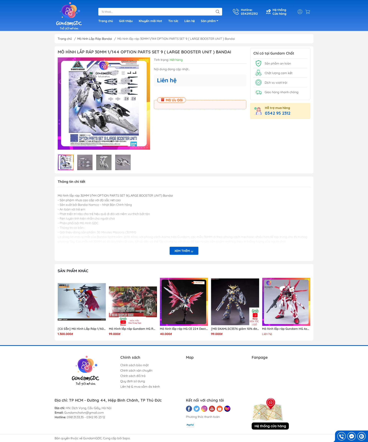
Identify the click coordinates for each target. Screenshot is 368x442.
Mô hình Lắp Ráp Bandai (94, 39)
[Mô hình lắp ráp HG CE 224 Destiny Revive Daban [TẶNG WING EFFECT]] (184, 302)
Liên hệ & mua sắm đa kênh (140, 386)
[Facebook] (189, 409)
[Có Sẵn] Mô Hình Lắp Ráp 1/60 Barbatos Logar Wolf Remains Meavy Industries (82, 329)
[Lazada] (227, 409)
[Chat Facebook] (351, 436)
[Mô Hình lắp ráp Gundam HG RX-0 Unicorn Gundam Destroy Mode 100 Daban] (133, 302)
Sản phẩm (208, 21)
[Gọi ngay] (341, 436)
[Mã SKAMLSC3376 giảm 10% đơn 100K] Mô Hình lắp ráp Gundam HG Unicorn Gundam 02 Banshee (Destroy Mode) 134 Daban (235, 329)
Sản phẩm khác (73, 270)
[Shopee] (220, 409)
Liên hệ (189, 21)
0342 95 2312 (277, 113)
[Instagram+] (204, 409)
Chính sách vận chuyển (136, 370)
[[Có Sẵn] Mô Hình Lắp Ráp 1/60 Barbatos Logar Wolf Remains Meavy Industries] (82, 302)
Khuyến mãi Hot (150, 21)
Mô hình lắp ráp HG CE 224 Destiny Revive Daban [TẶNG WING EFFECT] (184, 329)
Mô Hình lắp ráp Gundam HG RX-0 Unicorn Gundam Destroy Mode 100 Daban (133, 329)
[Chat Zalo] (361, 436)
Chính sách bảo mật (134, 365)
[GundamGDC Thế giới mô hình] (69, 16)
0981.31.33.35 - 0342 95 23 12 (86, 417)
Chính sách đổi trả (132, 376)
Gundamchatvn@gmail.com (84, 412)
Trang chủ (105, 21)
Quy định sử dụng (132, 381)
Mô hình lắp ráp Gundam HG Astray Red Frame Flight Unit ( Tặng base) (286, 329)
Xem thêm (182, 251)
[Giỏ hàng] (308, 12)
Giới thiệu (126, 21)
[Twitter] (197, 409)
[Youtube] (212, 409)
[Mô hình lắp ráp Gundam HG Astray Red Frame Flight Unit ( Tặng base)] (286, 302)
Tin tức (173, 21)
